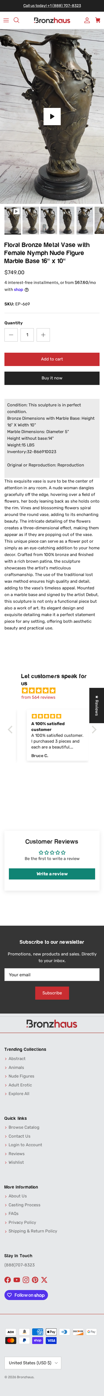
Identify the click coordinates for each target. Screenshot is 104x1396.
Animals (16, 1067)
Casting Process (24, 1204)
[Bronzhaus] (52, 20)
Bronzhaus (25, 1377)
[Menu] (6, 20)
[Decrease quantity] (11, 335)
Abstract (17, 1058)
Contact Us (20, 1136)
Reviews (17, 1153)
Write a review (52, 873)
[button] (11, 729)
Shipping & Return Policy (33, 1231)
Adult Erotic (20, 1085)
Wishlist (16, 1162)
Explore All (19, 1093)
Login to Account (25, 1144)
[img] (54, 690)
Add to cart (52, 359)
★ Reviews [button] (96, 705)
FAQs (14, 1213)
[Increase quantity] (43, 335)
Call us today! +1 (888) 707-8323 (52, 5)
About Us (18, 1196)
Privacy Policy (22, 1222)
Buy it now (52, 377)
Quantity (13, 322)
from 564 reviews (38, 697)
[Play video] (52, 116)
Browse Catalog (24, 1127)
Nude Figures (21, 1076)
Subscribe (52, 992)
